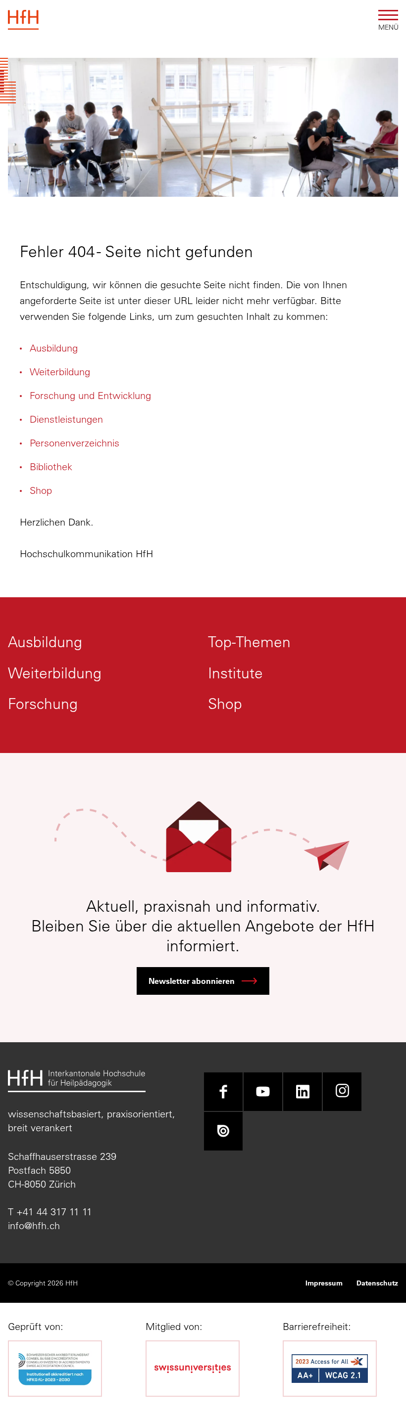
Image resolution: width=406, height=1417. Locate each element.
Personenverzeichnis (74, 443)
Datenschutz (377, 1282)
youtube (263, 1091)
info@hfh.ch (34, 1225)
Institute (235, 673)
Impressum (324, 1282)
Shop (41, 490)
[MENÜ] (388, 15)
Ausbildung (54, 348)
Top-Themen (249, 642)
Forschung (43, 704)
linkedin (302, 1091)
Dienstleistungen (66, 419)
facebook (223, 1091)
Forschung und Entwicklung (90, 395)
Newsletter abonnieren (192, 980)
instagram (342, 1091)
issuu (223, 1131)
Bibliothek (51, 466)
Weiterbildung (60, 371)
